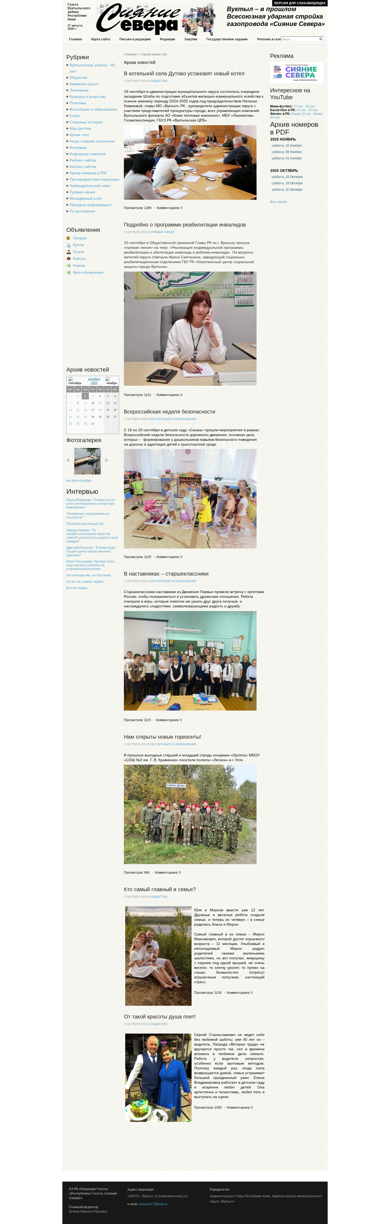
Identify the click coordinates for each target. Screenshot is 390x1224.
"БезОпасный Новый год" (85, 524)
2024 (94, 383)
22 (77, 416)
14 (70, 409)
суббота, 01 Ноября (287, 158)
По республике (82, 211)
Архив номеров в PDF (88, 173)
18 (100, 409)
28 (70, 423)
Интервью (78, 147)
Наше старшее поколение (92, 141)
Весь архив (278, 202)
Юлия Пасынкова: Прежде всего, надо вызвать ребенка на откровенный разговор (90, 565)
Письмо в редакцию (135, 39)
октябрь (94, 379)
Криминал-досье (84, 84)
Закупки (190, 39)
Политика (78, 103)
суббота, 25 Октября (287, 177)
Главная (75, 39)
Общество (78, 77)
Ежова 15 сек (301, 114)
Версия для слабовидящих (300, 3)
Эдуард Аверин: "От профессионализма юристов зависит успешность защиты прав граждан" (92, 535)
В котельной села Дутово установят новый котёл (184, 73)
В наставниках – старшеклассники (166, 574)
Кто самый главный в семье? (160, 889)
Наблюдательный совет (90, 186)
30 (85, 423)
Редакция (167, 39)
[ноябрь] (111, 381)
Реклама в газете (270, 39)
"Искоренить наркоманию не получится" (87, 515)
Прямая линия (82, 192)
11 (100, 403)
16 (85, 409)
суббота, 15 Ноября (287, 145)
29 (77, 423)
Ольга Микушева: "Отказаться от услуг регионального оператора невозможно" (90, 503)
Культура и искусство (88, 96)
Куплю (78, 245)
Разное (79, 265)
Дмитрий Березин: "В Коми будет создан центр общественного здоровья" (91, 551)
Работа (79, 258)
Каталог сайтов (83, 166)
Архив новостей (154, 54)
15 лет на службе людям (84, 581)
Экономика (79, 90)
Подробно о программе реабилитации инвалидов (185, 225)
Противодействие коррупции (94, 179)
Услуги (78, 252)
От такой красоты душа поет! (160, 1017)
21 (70, 416)
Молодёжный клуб (85, 198)
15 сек (298, 106)
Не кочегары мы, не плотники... (89, 575)
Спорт (75, 116)
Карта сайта (100, 39)
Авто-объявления (88, 272)
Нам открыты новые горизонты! (162, 737)
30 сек (309, 106)
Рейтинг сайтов (83, 160)
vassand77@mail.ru (152, 1204)
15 (77, 409)
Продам (80, 238)
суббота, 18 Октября (287, 183)
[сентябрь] (75, 381)
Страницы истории (86, 122)
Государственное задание (227, 39)
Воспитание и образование (93, 109)
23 (85, 416)
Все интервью (76, 588)
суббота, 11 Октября (287, 189)
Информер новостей (88, 154)
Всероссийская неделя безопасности (169, 412)
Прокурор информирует (90, 205)
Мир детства (80, 128)
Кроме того (79, 135)
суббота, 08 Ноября (287, 152)
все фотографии (78, 480)
